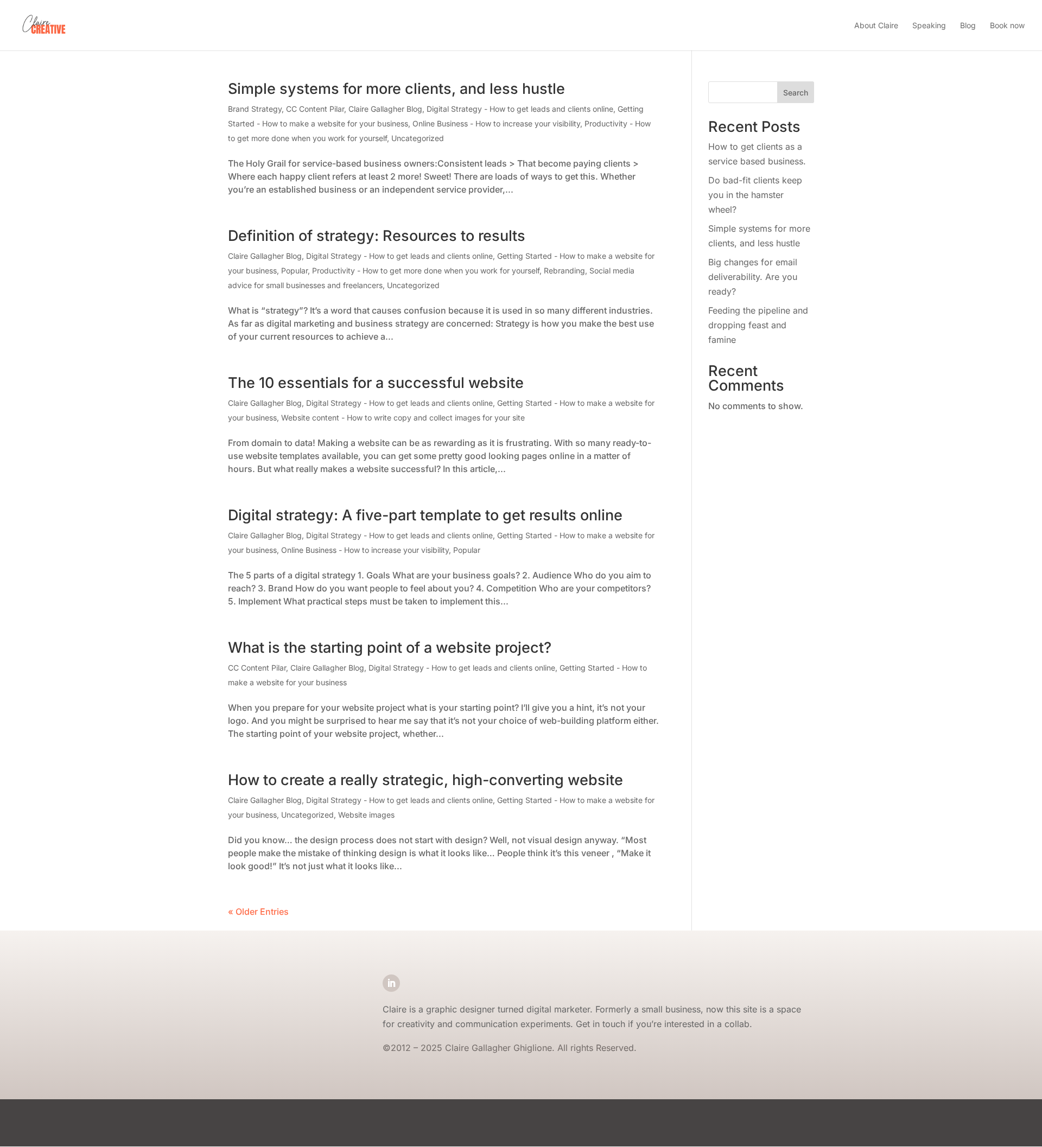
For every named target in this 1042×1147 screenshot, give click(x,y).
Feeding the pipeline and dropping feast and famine (758, 325)
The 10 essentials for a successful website (376, 383)
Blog (968, 25)
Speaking (929, 25)
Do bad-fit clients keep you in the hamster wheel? (755, 195)
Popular (294, 270)
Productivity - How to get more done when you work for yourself (425, 270)
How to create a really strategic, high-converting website (425, 780)
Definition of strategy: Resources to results (376, 236)
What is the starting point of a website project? (389, 648)
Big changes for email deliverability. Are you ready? (752, 277)
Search (795, 92)
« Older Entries (258, 911)
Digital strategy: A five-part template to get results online (425, 515)
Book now (1007, 25)
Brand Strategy (255, 108)
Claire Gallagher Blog (385, 108)
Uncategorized (417, 138)
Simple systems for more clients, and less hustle (396, 89)
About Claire (876, 25)
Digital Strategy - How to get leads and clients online (520, 108)
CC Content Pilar (315, 108)
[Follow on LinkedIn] (391, 983)
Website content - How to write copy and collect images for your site (403, 417)
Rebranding (564, 270)
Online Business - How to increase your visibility (496, 123)
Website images (366, 814)
